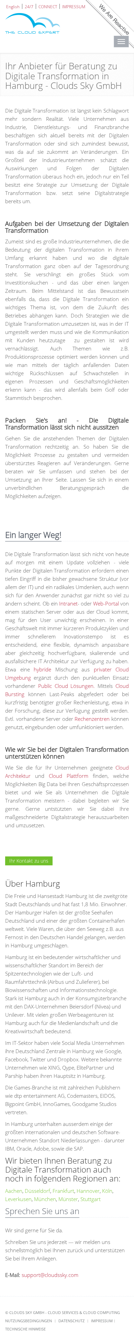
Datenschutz (71, 1320)
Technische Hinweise (25, 1329)
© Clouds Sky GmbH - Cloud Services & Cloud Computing (62, 1312)
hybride (42, 669)
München (45, 1199)
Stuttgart (90, 1199)
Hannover (88, 1190)
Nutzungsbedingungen (28, 1320)
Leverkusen (18, 1199)
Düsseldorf (37, 1190)
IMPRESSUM (73, 6)
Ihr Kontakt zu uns (28, 860)
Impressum (102, 1320)
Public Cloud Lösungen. (66, 685)
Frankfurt (63, 1190)
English (13, 6)
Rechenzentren (92, 718)
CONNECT (47, 6)
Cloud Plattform (68, 775)
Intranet (68, 603)
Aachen (13, 1190)
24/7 (29, 6)
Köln (107, 1190)
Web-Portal (106, 603)
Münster (68, 1199)
